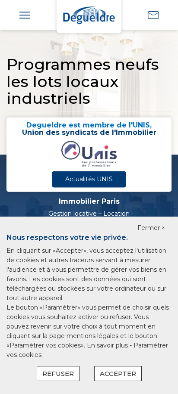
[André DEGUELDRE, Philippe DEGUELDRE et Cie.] (89, 15)
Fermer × (151, 228)
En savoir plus (108, 345)
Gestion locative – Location (89, 213)
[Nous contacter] (153, 15)
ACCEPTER (118, 373)
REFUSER (58, 373)
